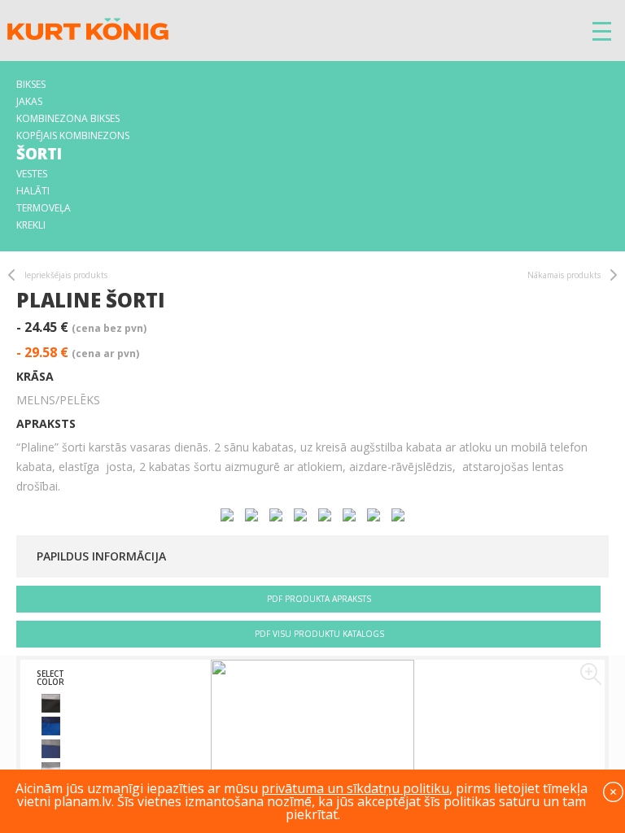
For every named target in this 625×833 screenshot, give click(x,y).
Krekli (31, 225)
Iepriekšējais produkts (65, 275)
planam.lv (82, 801)
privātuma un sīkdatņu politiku (355, 788)
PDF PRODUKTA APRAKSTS (319, 598)
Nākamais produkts (564, 275)
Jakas (29, 101)
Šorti (39, 153)
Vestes (31, 174)
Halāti (33, 191)
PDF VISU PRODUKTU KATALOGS (319, 633)
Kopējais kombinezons (72, 135)
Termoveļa (43, 208)
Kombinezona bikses (68, 118)
